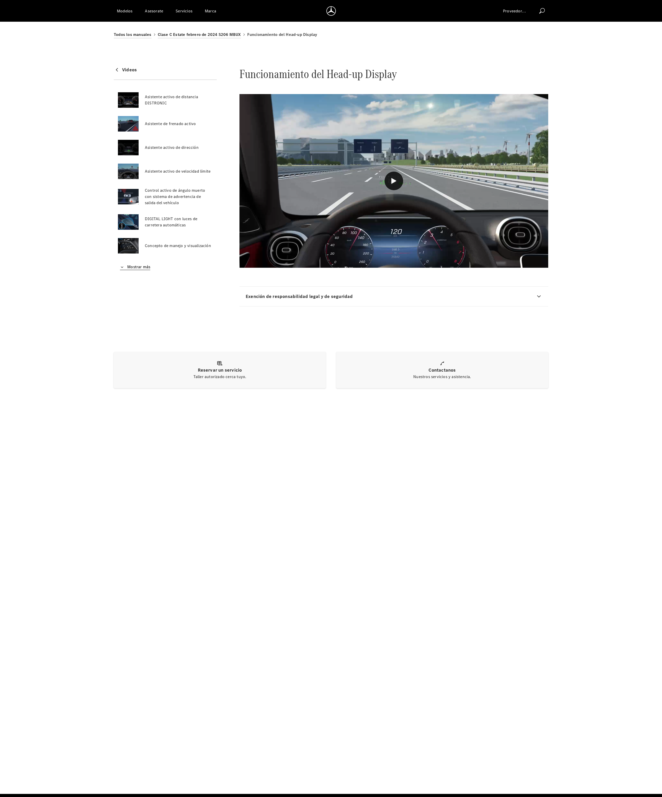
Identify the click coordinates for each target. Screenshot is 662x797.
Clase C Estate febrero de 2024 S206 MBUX (199, 34)
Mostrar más (138, 267)
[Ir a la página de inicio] (331, 11)
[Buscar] (542, 11)
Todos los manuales (133, 34)
